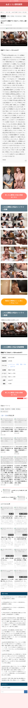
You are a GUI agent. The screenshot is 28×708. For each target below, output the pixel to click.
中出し (13, 16)
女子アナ (4, 18)
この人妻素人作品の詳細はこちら (14, 196)
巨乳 (8, 16)
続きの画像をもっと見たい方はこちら (14, 302)
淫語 (25, 16)
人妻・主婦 (3, 16)
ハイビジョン (19, 16)
